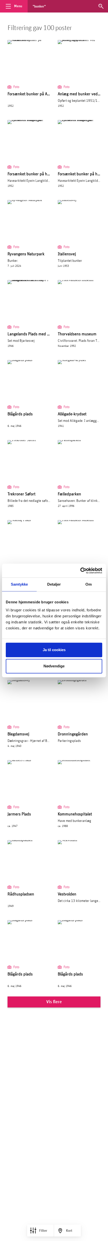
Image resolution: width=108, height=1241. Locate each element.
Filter (43, 1230)
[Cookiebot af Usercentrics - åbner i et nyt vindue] (80, 570)
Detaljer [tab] (54, 584)
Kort (69, 1230)
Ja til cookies (54, 650)
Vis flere (54, 1002)
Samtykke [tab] (19, 584)
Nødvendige (54, 666)
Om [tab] (88, 584)
